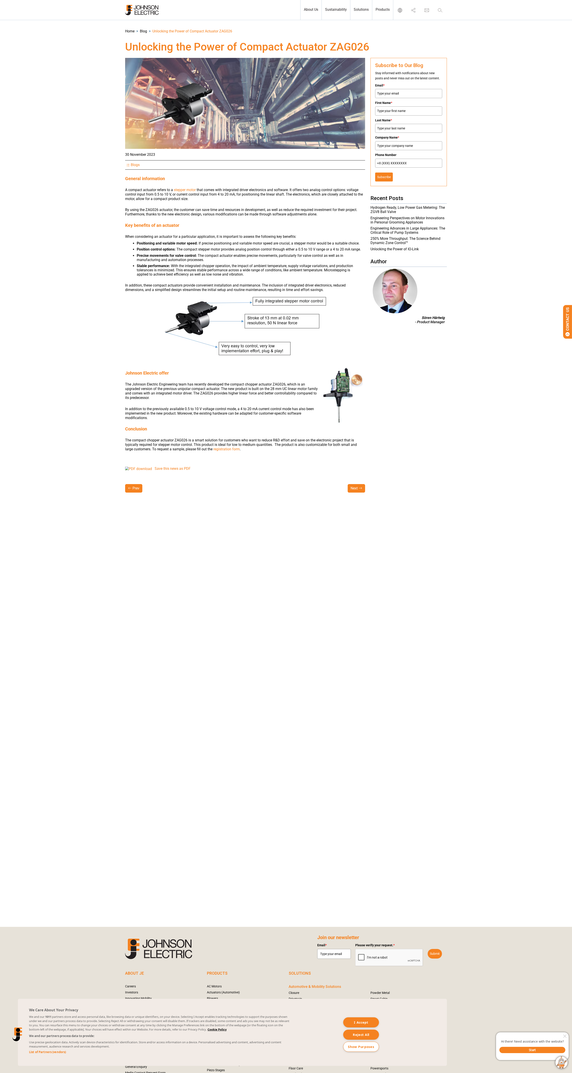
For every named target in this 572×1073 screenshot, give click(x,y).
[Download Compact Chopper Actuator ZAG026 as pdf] (138, 468)
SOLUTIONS (300, 973)
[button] (130, 31)
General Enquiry (136, 1067)
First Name (383, 103)
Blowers (212, 998)
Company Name (387, 137)
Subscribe (384, 177)
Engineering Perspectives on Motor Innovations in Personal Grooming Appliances (407, 220)
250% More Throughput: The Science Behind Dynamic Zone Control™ (405, 240)
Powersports (379, 1068)
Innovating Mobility (138, 998)
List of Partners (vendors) (47, 1052)
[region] (232, 1032)
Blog (143, 31)
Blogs (135, 165)
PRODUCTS (217, 973)
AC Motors (214, 986)
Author (378, 261)
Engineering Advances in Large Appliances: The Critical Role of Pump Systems (407, 230)
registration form (226, 449)
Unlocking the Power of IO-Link (394, 249)
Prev (135, 488)
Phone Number (385, 155)
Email (380, 85)
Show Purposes (361, 1047)
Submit (435, 953)
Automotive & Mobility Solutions (315, 986)
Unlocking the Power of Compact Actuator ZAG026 (192, 31)
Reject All (361, 1034)
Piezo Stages (216, 1070)
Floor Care (296, 1068)
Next (354, 488)
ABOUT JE (134, 973)
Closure (294, 993)
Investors (131, 992)
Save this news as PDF (173, 468)
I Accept (361, 1022)
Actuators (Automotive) (223, 992)
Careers (130, 986)
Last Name (383, 120)
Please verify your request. (375, 945)
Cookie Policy (217, 1029)
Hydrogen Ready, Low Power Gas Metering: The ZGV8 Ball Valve (407, 209)
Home (130, 31)
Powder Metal (380, 993)
